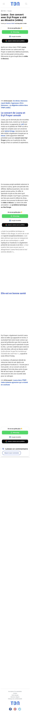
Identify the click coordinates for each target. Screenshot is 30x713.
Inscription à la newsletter (15, 691)
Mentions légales (15, 697)
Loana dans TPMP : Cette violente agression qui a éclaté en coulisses (14, 382)
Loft (22, 124)
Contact (15, 693)
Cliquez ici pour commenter (11, 453)
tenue (3, 136)
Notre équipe (15, 695)
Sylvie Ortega (10, 131)
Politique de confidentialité (15, 698)
